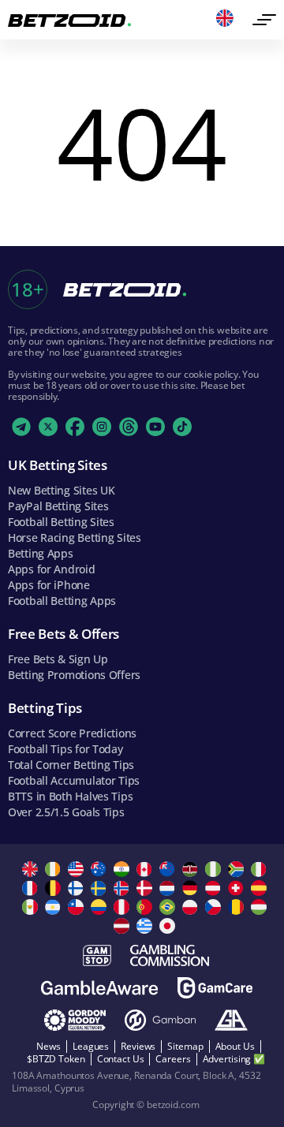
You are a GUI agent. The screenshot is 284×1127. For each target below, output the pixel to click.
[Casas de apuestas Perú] (123, 907)
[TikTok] (182, 426)
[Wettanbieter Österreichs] (215, 888)
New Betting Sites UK (61, 490)
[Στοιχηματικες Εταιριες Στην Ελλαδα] (146, 926)
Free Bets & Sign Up (58, 658)
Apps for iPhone (49, 584)
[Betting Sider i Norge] (123, 888)
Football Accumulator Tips (74, 780)
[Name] (264, 20)
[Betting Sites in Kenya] (192, 869)
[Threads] (128, 426)
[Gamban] (160, 1020)
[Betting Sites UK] (32, 869)
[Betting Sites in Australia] (100, 869)
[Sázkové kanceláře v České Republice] (215, 907)
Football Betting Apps (62, 600)
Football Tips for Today (65, 748)
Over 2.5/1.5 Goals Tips (66, 811)
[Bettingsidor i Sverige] (100, 888)
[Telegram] (21, 426)
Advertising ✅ (234, 1058)
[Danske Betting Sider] (146, 888)
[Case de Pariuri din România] (238, 907)
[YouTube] (155, 426)
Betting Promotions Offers (74, 674)
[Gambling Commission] (169, 955)
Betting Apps (40, 553)
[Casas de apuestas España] (261, 888)
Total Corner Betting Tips (71, 764)
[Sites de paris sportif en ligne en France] (32, 888)
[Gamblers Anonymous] (231, 1020)
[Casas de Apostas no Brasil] (169, 907)
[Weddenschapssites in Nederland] (169, 888)
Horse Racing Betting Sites (74, 537)
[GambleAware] (99, 987)
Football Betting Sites (61, 521)
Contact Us (120, 1058)
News (48, 1046)
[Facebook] (74, 426)
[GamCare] (215, 987)
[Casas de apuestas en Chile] (78, 907)
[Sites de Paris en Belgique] (55, 888)
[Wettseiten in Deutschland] (192, 888)
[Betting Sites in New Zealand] (169, 869)
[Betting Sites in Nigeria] (215, 869)
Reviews (138, 1046)
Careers (172, 1058)
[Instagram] (101, 426)
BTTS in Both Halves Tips (70, 796)
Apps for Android (51, 569)
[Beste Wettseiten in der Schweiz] (238, 888)
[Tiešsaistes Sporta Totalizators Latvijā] (123, 926)
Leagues (91, 1046)
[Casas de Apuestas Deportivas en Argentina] (55, 907)
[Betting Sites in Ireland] (55, 869)
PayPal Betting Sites (58, 505)
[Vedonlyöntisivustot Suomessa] (78, 888)
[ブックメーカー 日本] (169, 926)
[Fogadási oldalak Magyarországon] (261, 907)
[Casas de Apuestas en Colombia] (100, 907)
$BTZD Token (56, 1058)
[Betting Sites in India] (123, 869)
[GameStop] (97, 955)
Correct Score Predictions (72, 733)
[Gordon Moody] (75, 1020)
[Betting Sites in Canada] (146, 869)
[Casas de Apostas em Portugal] (146, 907)
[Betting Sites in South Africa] (238, 869)
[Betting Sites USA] (78, 869)
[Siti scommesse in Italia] (261, 869)
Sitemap (185, 1046)
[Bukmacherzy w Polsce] (192, 907)
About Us (235, 1046)
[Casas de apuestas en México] (32, 907)
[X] (48, 426)
